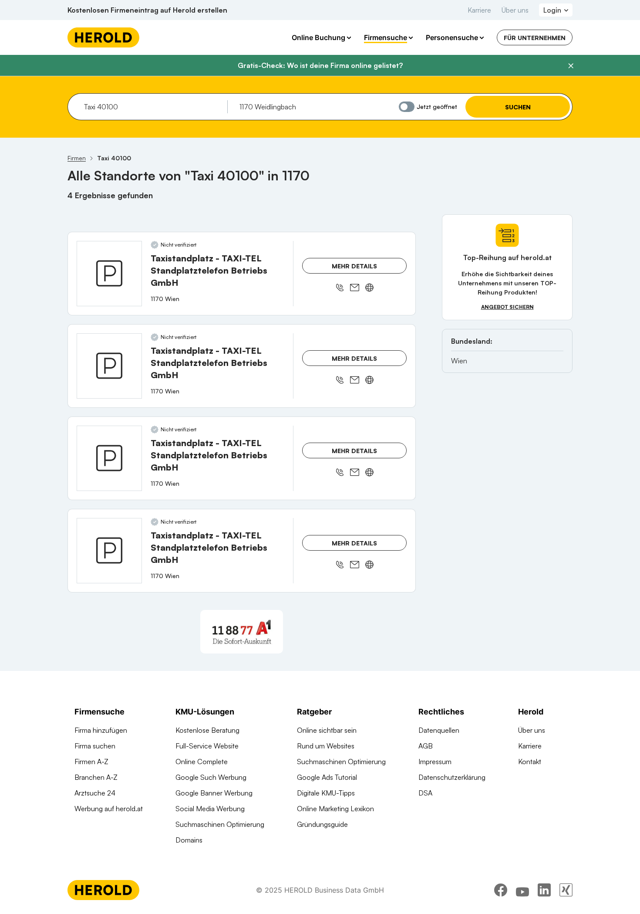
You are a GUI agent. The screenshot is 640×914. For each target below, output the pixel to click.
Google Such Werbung (210, 777)
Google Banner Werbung (214, 793)
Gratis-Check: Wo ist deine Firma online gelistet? (320, 65)
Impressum (434, 761)
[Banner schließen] (571, 66)
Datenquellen (438, 730)
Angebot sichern (507, 307)
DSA (425, 793)
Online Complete (201, 761)
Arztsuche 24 (94, 793)
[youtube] (522, 890)
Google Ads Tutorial (327, 777)
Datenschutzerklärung (451, 777)
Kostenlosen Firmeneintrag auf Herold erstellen (147, 10)
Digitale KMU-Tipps (326, 793)
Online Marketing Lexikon (335, 808)
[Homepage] (103, 37)
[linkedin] (544, 890)
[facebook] (500, 890)
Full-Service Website (207, 745)
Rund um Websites (325, 745)
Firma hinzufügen (100, 730)
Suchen (518, 107)
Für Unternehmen (535, 37)
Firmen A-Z (91, 761)
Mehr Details (354, 266)
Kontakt (529, 761)
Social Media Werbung (210, 808)
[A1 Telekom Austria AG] (241, 631)
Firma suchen (94, 745)
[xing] (566, 890)
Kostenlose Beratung (207, 730)
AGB (425, 745)
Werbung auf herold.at (108, 808)
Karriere (479, 10)
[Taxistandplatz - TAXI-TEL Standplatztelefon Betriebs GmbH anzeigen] (109, 273)
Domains (188, 840)
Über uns (515, 10)
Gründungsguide (322, 824)
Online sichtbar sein (327, 730)
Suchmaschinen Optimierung (219, 824)
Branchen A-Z (96, 777)
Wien (459, 360)
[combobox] (152, 107)
